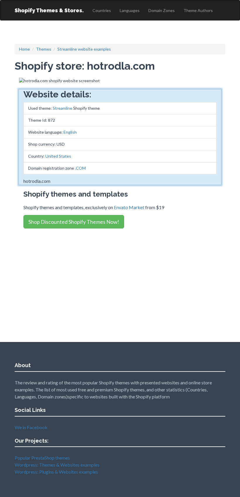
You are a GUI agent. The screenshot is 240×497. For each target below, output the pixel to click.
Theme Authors (198, 10)
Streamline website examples (84, 49)
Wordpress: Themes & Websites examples (57, 464)
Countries (101, 10)
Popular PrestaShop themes (42, 457)
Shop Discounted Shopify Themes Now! (73, 222)
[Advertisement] (120, 273)
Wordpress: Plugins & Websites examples (56, 471)
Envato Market (129, 207)
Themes (43, 49)
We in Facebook (31, 427)
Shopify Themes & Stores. (49, 10)
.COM (80, 168)
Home (24, 49)
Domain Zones (161, 10)
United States (58, 156)
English (70, 132)
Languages (130, 10)
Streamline (62, 108)
